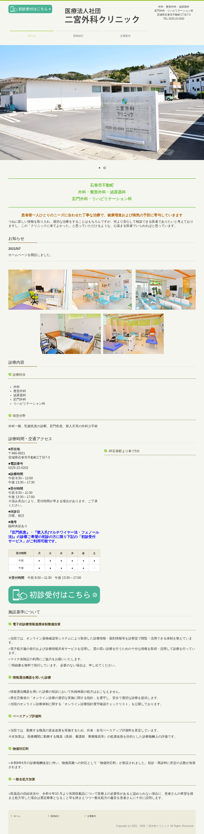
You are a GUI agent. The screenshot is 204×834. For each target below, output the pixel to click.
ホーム (32, 35)
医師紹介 (78, 35)
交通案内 (125, 35)
